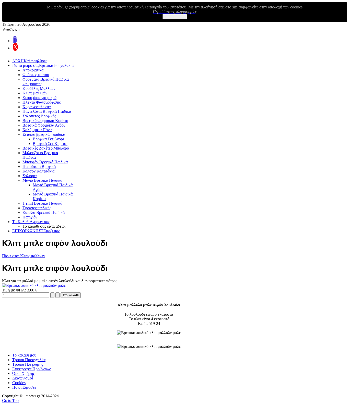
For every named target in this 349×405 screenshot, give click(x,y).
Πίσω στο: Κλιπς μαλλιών (23, 256)
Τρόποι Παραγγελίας (29, 360)
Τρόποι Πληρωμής (27, 364)
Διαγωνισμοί (22, 378)
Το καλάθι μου (24, 355)
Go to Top (10, 400)
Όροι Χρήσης (23, 373)
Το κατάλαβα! (175, 17)
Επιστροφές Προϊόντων (31, 369)
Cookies (19, 383)
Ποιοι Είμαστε (24, 387)
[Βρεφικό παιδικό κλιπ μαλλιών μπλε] (34, 285)
